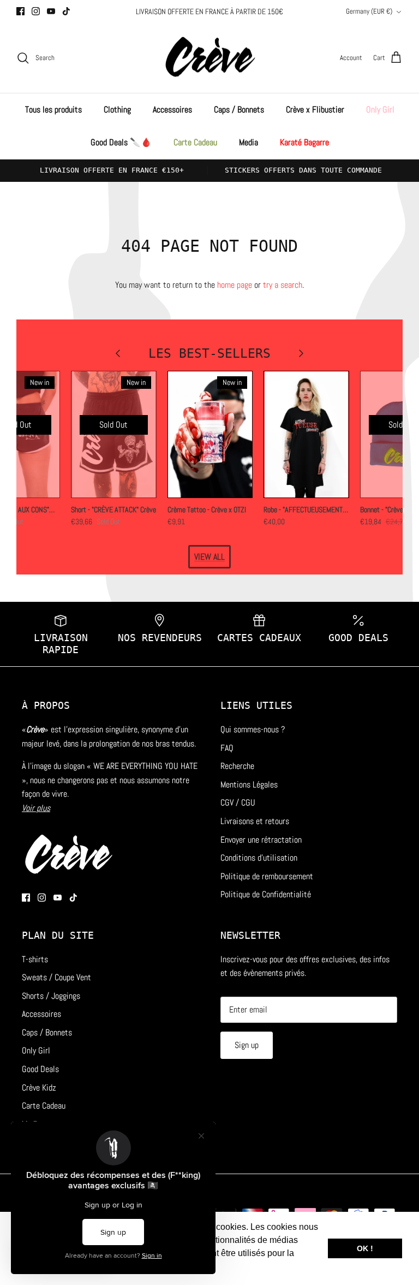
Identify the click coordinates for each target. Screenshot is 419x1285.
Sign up (247, 1045)
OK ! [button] (365, 1248)
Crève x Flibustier (315, 109)
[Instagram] (36, 11)
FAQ (227, 748)
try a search (282, 285)
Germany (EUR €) (369, 11)
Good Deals (40, 1069)
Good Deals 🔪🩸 (121, 142)
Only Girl (380, 109)
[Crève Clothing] (210, 58)
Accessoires (172, 109)
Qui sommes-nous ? (252, 729)
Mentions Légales (249, 784)
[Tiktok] (66, 11)
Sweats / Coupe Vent (56, 977)
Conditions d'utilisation (258, 857)
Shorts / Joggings (51, 996)
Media (248, 142)
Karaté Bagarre (304, 142)
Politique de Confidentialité (265, 894)
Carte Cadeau (195, 142)
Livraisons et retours (254, 821)
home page (234, 285)
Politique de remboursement (266, 876)
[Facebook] (20, 11)
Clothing (117, 109)
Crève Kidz (39, 1087)
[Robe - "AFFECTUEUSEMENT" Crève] (306, 434)
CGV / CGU (237, 802)
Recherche (237, 766)
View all (209, 556)
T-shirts (35, 959)
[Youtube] (51, 11)
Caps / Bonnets (239, 109)
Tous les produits (53, 109)
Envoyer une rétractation (261, 839)
